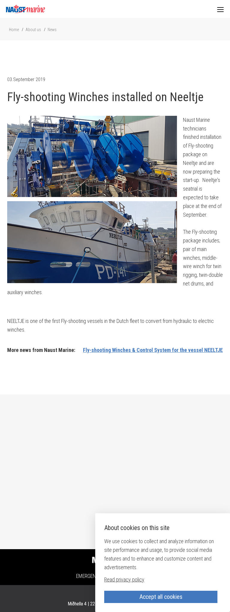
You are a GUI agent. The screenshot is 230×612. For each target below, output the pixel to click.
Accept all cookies (161, 596)
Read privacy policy (124, 579)
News (52, 29)
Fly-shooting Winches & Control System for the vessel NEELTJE (153, 350)
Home (14, 29)
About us (33, 29)
